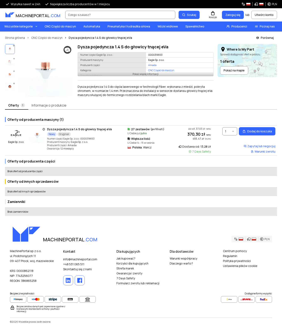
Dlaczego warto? (181, 263)
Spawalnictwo (194, 26)
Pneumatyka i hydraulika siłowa (129, 26)
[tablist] (141, 105)
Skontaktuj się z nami (77, 269)
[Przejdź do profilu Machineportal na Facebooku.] (80, 280)
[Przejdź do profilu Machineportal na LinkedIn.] (68, 280)
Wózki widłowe (168, 26)
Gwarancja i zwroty (129, 273)
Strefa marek (125, 268)
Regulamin (230, 256)
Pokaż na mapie (234, 70)
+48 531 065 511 (73, 264)
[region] (45, 70)
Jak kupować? (125, 258)
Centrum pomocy (235, 251)
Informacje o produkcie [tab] (49, 105)
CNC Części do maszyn (60, 26)
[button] (259, 4)
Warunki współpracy (183, 258)
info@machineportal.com (80, 259)
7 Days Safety (125, 278)
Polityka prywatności (237, 261)
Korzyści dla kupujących (132, 263)
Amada (152, 65)
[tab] (16, 105)
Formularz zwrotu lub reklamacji (137, 283)
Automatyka (91, 26)
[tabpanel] (141, 165)
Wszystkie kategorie (18, 26)
